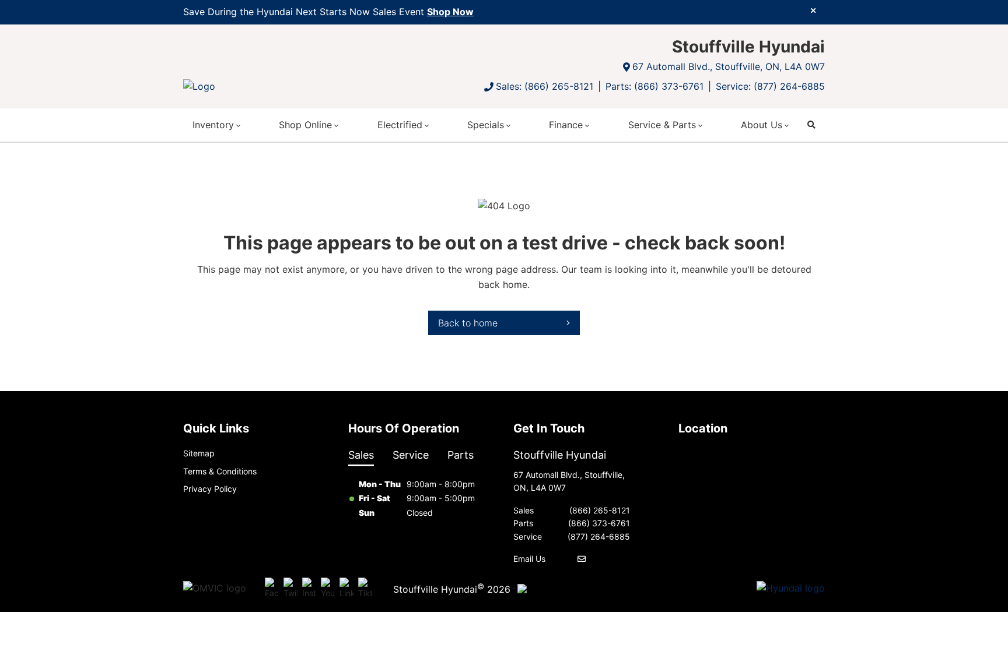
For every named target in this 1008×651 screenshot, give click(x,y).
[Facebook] (272, 589)
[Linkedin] (347, 589)
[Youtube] (328, 589)
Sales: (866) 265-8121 (544, 86)
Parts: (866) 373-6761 (655, 86)
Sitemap (199, 453)
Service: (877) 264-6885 (770, 86)
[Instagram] (309, 589)
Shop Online (305, 125)
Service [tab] (411, 455)
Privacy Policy (210, 489)
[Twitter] (291, 589)
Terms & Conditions (220, 471)
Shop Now (450, 11)
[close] (813, 10)
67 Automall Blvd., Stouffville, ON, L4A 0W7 (728, 66)
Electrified (399, 125)
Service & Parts (662, 125)
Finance (566, 125)
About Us (761, 125)
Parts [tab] (460, 455)
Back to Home (468, 323)
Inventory (213, 125)
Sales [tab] (361, 455)
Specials (485, 125)
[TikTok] (365, 589)
